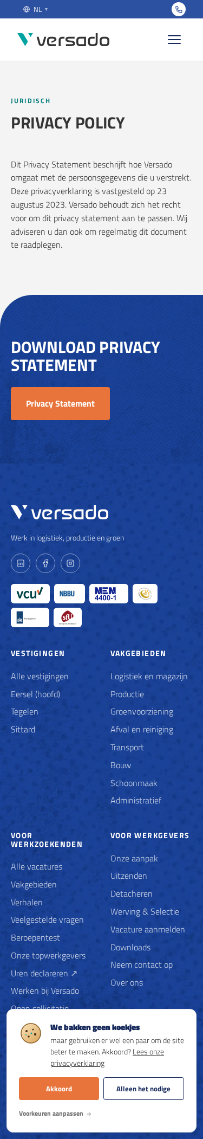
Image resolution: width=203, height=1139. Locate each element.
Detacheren (131, 893)
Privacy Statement (60, 403)
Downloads (130, 947)
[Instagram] (70, 563)
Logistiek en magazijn (149, 676)
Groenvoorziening (141, 711)
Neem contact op (141, 964)
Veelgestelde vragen (47, 919)
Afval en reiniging (141, 729)
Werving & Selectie (144, 911)
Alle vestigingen (40, 676)
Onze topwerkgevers (48, 955)
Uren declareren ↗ (44, 973)
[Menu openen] (174, 39)
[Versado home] (63, 40)
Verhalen (27, 902)
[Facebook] (45, 563)
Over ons (126, 982)
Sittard (23, 729)
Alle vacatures (36, 866)
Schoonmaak (134, 782)
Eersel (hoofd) (35, 693)
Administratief (135, 800)
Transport (127, 747)
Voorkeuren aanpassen (51, 1113)
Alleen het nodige (143, 1088)
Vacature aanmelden (147, 929)
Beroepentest (35, 937)
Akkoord (59, 1088)
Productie (127, 693)
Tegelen (24, 711)
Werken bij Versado (45, 990)
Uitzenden (128, 875)
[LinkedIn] (20, 563)
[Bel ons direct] (179, 9)
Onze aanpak (134, 858)
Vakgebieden (34, 884)
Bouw (120, 764)
